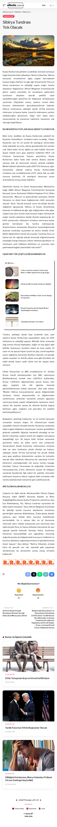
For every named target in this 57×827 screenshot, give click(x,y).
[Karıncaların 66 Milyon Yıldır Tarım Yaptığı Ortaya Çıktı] (12, 297)
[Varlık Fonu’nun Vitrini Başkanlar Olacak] (28, 705)
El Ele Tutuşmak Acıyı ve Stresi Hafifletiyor (27, 678)
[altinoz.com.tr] (15, 5)
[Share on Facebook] (27, 574)
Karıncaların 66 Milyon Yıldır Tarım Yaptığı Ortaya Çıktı (36, 297)
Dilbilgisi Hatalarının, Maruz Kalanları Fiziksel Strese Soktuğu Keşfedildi (28, 779)
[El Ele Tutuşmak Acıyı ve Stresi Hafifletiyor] (28, 656)
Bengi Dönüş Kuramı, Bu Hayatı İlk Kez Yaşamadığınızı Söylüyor (35, 309)
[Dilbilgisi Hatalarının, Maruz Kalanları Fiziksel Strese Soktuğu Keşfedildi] (28, 755)
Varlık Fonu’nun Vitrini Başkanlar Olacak (26, 728)
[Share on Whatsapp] (39, 574)
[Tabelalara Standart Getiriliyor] (12, 322)
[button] (5, 5)
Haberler (8, 16)
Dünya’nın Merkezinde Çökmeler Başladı (36, 284)
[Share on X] (33, 574)
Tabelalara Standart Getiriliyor (32, 322)
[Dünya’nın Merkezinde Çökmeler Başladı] (12, 284)
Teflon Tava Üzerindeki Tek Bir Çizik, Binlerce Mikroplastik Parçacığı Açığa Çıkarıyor (35, 271)
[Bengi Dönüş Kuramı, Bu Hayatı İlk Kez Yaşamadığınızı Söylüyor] (12, 309)
